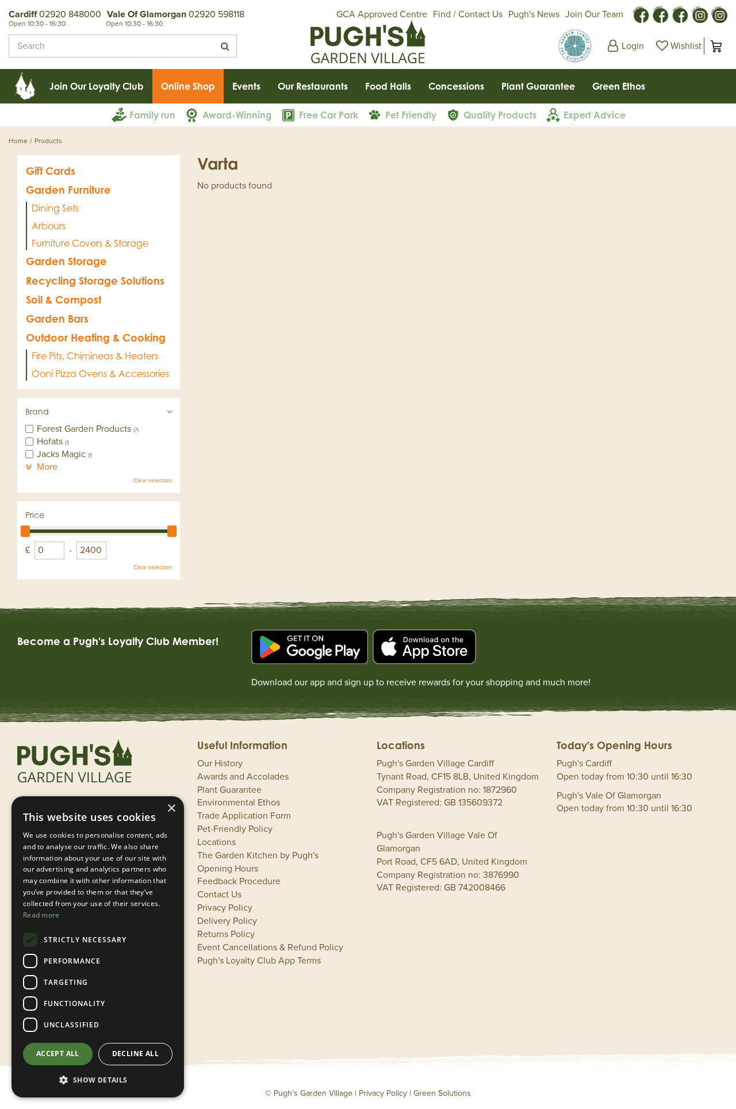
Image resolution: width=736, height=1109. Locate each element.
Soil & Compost (63, 299)
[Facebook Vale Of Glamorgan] (679, 14)
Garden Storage (66, 261)
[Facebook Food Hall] (640, 14)
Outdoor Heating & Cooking (96, 337)
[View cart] (715, 46)
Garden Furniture (68, 189)
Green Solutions (442, 1093)
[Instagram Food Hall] (699, 14)
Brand (37, 411)
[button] (97, 1079)
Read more (41, 915)
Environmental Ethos (238, 802)
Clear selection (152, 480)
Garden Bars (57, 318)
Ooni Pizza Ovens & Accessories (100, 373)
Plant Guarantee (229, 790)
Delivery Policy (227, 921)
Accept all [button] (57, 1053)
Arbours (49, 226)
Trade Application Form (244, 816)
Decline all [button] (135, 1053)
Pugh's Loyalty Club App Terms (259, 960)
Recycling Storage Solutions (95, 280)
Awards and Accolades (243, 776)
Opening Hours (227, 868)
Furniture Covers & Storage (90, 243)
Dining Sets (55, 208)
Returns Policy (226, 934)
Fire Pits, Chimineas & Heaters (95, 356)
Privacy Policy (224, 908)
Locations (216, 842)
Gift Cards (50, 170)
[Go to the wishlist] (677, 46)
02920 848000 (70, 14)
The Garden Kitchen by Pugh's (258, 855)
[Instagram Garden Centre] (718, 14)
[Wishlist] (677, 46)
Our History (220, 763)
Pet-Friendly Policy (235, 829)
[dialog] (98, 947)
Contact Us (219, 894)
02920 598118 (216, 14)
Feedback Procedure (239, 881)
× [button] (171, 808)
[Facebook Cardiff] (660, 14)
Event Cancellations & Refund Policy (270, 947)
